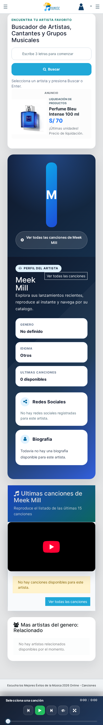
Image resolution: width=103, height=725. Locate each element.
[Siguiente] (51, 710)
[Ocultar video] (63, 710)
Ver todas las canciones (66, 276)
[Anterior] (28, 710)
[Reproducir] (40, 710)
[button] (83, 6)
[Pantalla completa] (75, 710)
